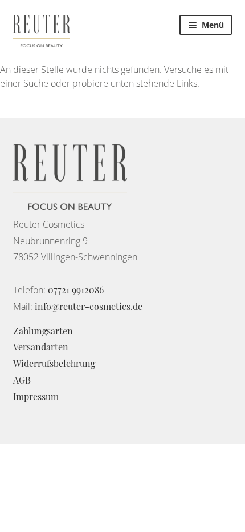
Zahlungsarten (43, 331)
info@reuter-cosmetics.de (88, 306)
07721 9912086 (76, 290)
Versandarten (40, 347)
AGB (22, 380)
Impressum (36, 396)
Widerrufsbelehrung (54, 363)
